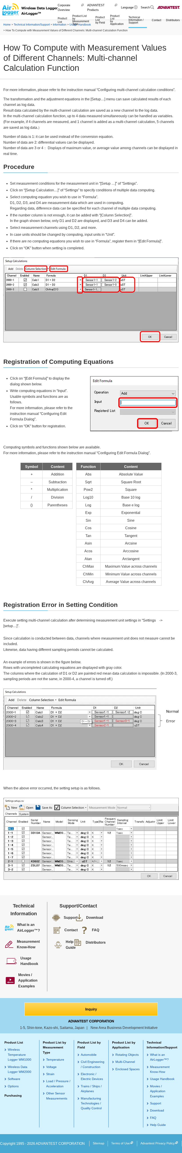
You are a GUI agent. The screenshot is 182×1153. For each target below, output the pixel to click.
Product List (13, 1042)
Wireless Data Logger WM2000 (19, 1069)
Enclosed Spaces (127, 1069)
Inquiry (91, 1009)
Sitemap (98, 1143)
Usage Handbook (162, 1079)
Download (157, 1110)
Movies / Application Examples (157, 1091)
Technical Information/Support (32, 24)
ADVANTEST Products (96, 8)
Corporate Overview (64, 8)
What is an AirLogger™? (159, 1057)
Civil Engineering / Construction (92, 1064)
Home (7, 24)
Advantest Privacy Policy (157, 1143)
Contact (156, 20)
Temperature (55, 1059)
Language (127, 7)
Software (14, 1079)
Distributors (173, 20)
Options (13, 1086)
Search (145, 7)
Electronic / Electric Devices (92, 1076)
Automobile (89, 1054)
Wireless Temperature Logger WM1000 (19, 1054)
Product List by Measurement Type (54, 1047)
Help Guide (158, 1125)
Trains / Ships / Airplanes (91, 1088)
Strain (50, 1074)
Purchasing (13, 1095)
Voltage (51, 1067)
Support (155, 1103)
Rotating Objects (127, 1054)
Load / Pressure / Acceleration (58, 1083)
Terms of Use (120, 1143)
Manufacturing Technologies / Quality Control (91, 1103)
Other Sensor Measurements (56, 1096)
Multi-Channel (125, 1062)
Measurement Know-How (160, 1069)
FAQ (153, 1117)
